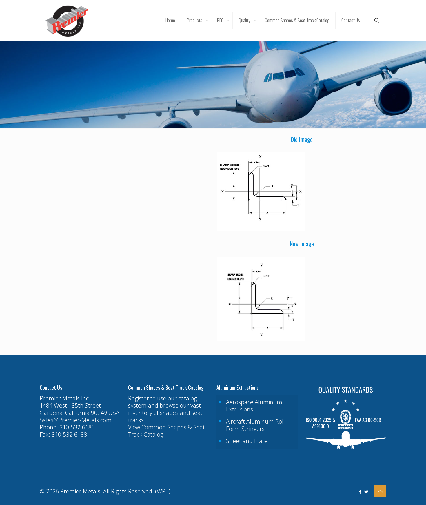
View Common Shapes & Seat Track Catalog (166, 430)
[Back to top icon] (380, 491)
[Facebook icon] (360, 492)
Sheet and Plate (246, 441)
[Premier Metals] (66, 20)
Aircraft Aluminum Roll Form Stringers (255, 425)
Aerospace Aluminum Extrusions (254, 405)
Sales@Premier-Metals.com (76, 420)
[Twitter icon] (366, 492)
